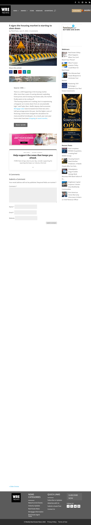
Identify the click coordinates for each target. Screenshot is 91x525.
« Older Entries (14, 486)
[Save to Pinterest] (20, 72)
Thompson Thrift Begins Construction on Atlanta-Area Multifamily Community (30, 307)
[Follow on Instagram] (82, 2)
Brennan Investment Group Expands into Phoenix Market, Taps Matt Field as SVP (31, 264)
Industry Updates (34, 506)
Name (11, 207)
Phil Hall (15, 267)
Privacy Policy (51, 522)
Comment (13, 186)
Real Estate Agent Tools (34, 515)
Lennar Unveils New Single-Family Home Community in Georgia (30, 435)
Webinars (39, 11)
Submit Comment (51, 223)
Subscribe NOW (73, 496)
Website (11, 218)
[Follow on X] (78, 2)
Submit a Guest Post (54, 506)
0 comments (34, 31)
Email (11, 212)
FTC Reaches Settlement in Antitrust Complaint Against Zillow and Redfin (28, 349)
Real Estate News (34, 509)
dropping (32, 118)
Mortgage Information (35, 512)
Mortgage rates (19, 109)
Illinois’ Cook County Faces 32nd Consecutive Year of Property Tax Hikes (33, 392)
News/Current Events (35, 503)
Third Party (14, 31)
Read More (21, 125)
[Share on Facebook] (11, 72)
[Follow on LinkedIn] (86, 2)
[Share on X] (15, 72)
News (15, 11)
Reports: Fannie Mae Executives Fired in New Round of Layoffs (33, 477)
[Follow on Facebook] (75, 2)
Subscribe (76, 11)
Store (32, 11)
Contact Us (51, 509)
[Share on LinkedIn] (24, 72)
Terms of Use (62, 522)
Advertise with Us (53, 503)
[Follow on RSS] (89, 2)
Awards (23, 11)
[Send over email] (29, 72)
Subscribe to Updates (55, 500)
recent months (42, 118)
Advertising (49, 11)
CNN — (23, 88)
